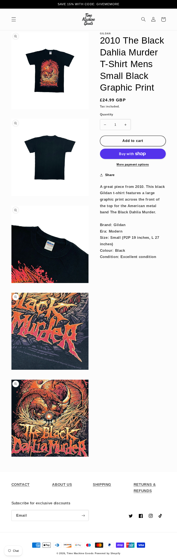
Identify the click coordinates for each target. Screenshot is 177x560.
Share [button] (110, 175)
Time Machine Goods (80, 553)
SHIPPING (102, 485)
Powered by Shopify (107, 553)
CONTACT (20, 485)
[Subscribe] (83, 515)
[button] (14, 19)
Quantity (106, 114)
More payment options (133, 164)
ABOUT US (62, 485)
